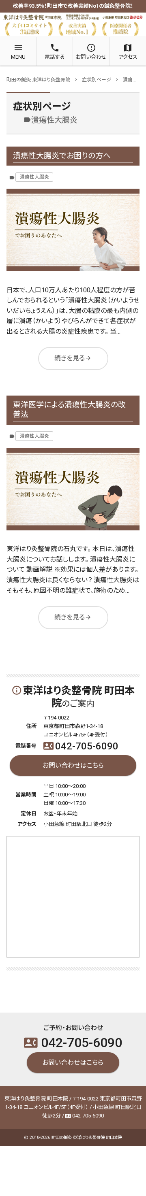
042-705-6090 (80, 746)
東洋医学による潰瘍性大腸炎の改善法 (69, 409)
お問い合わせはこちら (73, 765)
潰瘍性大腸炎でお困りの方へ (62, 155)
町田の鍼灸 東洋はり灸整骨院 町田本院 (87, 1137)
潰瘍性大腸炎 (34, 177)
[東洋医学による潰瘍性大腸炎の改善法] (73, 489)
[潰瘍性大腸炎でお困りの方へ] (73, 230)
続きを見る (73, 358)
